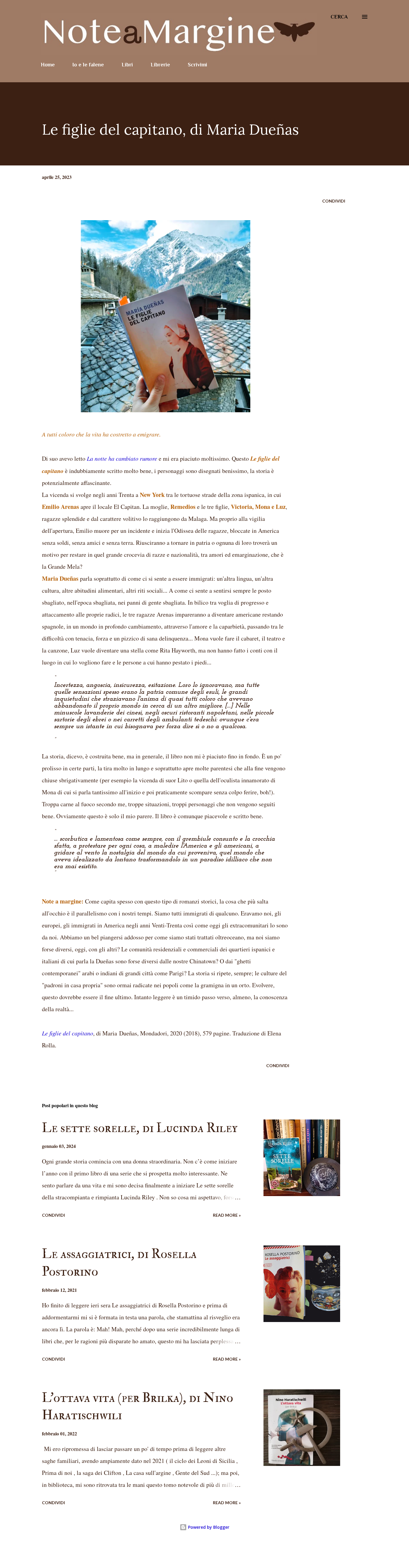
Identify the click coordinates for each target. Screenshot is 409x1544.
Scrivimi (197, 65)
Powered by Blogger (208, 1527)
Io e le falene (88, 65)
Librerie (160, 65)
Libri (127, 65)
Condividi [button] (333, 200)
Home (48, 65)
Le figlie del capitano (67, 1033)
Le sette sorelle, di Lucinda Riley (139, 1128)
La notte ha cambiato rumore (122, 458)
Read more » (227, 1215)
